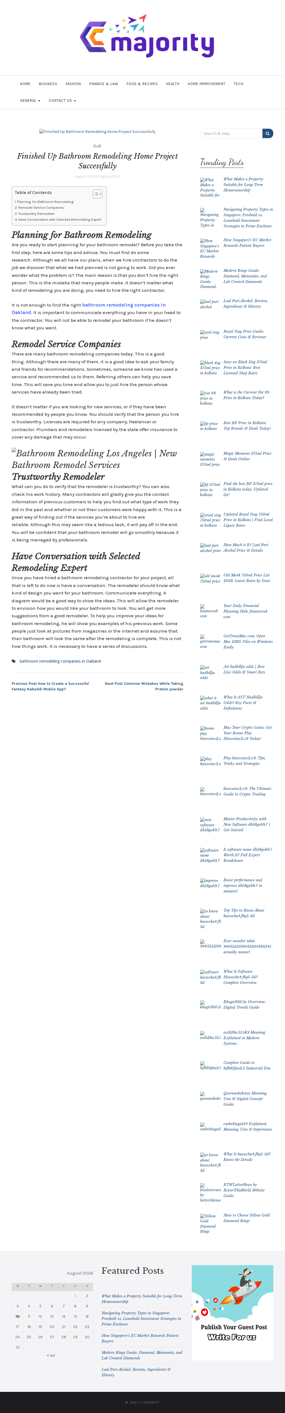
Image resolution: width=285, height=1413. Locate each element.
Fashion (73, 84)
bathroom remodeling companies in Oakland (60, 661)
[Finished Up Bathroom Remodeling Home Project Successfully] (97, 131)
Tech (239, 84)
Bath (97, 145)
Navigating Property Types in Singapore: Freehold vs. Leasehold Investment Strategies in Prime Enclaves (141, 1319)
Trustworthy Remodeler (36, 214)
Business (48, 84)
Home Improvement (206, 84)
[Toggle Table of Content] (95, 194)
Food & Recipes (142, 84)
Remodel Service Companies (41, 207)
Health (173, 84)
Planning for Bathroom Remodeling (45, 202)
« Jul (51, 1355)
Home (25, 84)
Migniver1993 (109, 176)
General (29, 100)
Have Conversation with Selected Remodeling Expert (59, 219)
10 (17, 1316)
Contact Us (61, 100)
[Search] (267, 133)
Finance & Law (103, 84)
